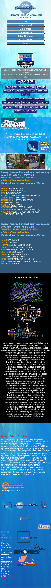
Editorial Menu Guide (25, 36)
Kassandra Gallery (25, 39)
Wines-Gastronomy (25, 32)
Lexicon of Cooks (25, 28)
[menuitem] (25, 22)
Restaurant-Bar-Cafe (26, 25)
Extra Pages (25, 43)
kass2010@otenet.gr (9, 578)
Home (26, 21)
